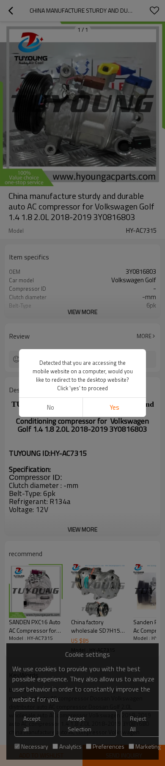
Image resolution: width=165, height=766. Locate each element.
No (50, 407)
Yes (114, 407)
